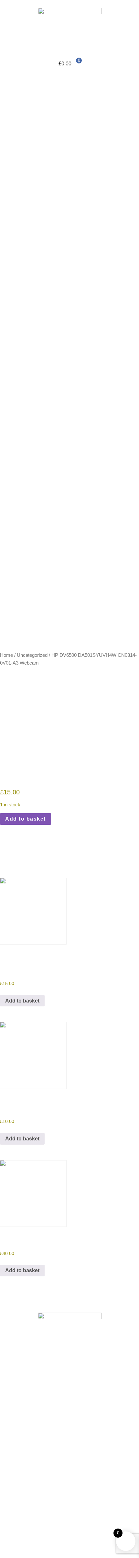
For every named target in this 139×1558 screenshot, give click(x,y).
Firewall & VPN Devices (66, 282)
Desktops (49, 321)
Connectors (52, 181)
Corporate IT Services (51, 111)
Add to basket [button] (22, 1000)
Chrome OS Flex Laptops (68, 235)
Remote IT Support (34, 126)
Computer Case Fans (63, 243)
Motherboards (54, 212)
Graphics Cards (57, 290)
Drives (46, 189)
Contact (22, 352)
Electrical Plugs (57, 266)
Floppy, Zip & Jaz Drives (67, 196)
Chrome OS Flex (32, 142)
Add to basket (25, 819)
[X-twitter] (43, 1416)
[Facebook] (8, 1416)
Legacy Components (49, 173)
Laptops (48, 313)
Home (20, 80)
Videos (21, 134)
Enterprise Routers (60, 274)
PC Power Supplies (48, 336)
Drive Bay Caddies (60, 259)
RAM (44, 220)
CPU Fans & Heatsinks (65, 251)
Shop (19, 158)
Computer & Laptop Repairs (45, 95)
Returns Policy (22, 1472)
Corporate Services (35, 103)
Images (21, 150)
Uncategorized (32, 655)
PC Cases (37, 328)
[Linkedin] (25, 1416)
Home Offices (28, 88)
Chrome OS (39, 305)
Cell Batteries (41, 165)
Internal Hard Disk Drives (67, 297)
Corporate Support (47, 119)
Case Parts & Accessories (68, 227)
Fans (44, 204)
